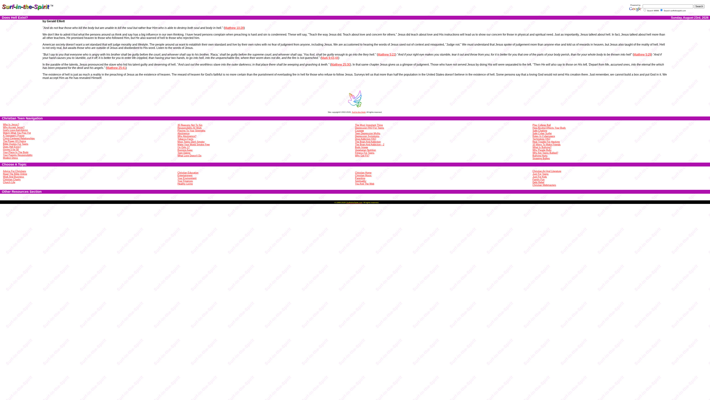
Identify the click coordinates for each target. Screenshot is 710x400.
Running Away (185, 150)
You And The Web (364, 183)
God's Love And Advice (15, 130)
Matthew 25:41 (116, 67)
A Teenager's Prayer (13, 135)
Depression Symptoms (367, 136)
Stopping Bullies (541, 158)
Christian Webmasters (544, 185)
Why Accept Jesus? (13, 127)
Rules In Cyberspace (543, 136)
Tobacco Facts (185, 139)
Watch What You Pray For (17, 132)
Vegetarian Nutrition (365, 150)
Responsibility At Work (190, 127)
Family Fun (538, 179)
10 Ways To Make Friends (546, 144)
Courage (359, 130)
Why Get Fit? (362, 155)
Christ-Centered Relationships (19, 138)
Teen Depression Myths (367, 133)
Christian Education (188, 172)
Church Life (9, 182)
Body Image (361, 147)
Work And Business (13, 176)
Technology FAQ (541, 139)
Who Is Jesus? (11, 124)
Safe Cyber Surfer (542, 133)
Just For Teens (540, 174)
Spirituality (360, 181)
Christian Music (363, 175)
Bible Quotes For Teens (15, 144)
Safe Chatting (539, 130)
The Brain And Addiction (368, 141)
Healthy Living (185, 183)
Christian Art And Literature (546, 171)
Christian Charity (12, 179)
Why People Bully (542, 150)
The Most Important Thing (369, 125)
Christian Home (363, 172)
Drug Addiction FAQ (365, 139)
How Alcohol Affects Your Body (549, 127)
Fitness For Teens (364, 152)
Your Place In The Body (15, 152)
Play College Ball (541, 125)
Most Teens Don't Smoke (191, 141)
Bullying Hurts (539, 155)
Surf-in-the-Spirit (359, 112)
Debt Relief (538, 182)
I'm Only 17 (184, 147)
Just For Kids (539, 176)
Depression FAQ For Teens (369, 127)
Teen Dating (184, 152)
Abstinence (184, 133)
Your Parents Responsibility (18, 155)
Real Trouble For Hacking (546, 141)
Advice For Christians (14, 171)
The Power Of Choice (14, 141)
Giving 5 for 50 (11, 149)
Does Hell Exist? (12, 146)
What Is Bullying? (541, 147)
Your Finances (185, 181)
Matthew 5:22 (386, 54)
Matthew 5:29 (642, 54)
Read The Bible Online (15, 174)
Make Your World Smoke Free (194, 144)
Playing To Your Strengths (191, 130)
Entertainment (185, 175)
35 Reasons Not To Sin (190, 125)
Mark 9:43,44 (329, 57)
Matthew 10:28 (234, 27)
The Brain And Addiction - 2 (369, 144)
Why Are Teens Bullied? (545, 152)
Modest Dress (10, 157)
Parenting (360, 178)
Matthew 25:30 (340, 64)
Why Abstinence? (187, 136)
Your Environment (187, 178)
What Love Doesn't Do (189, 155)
